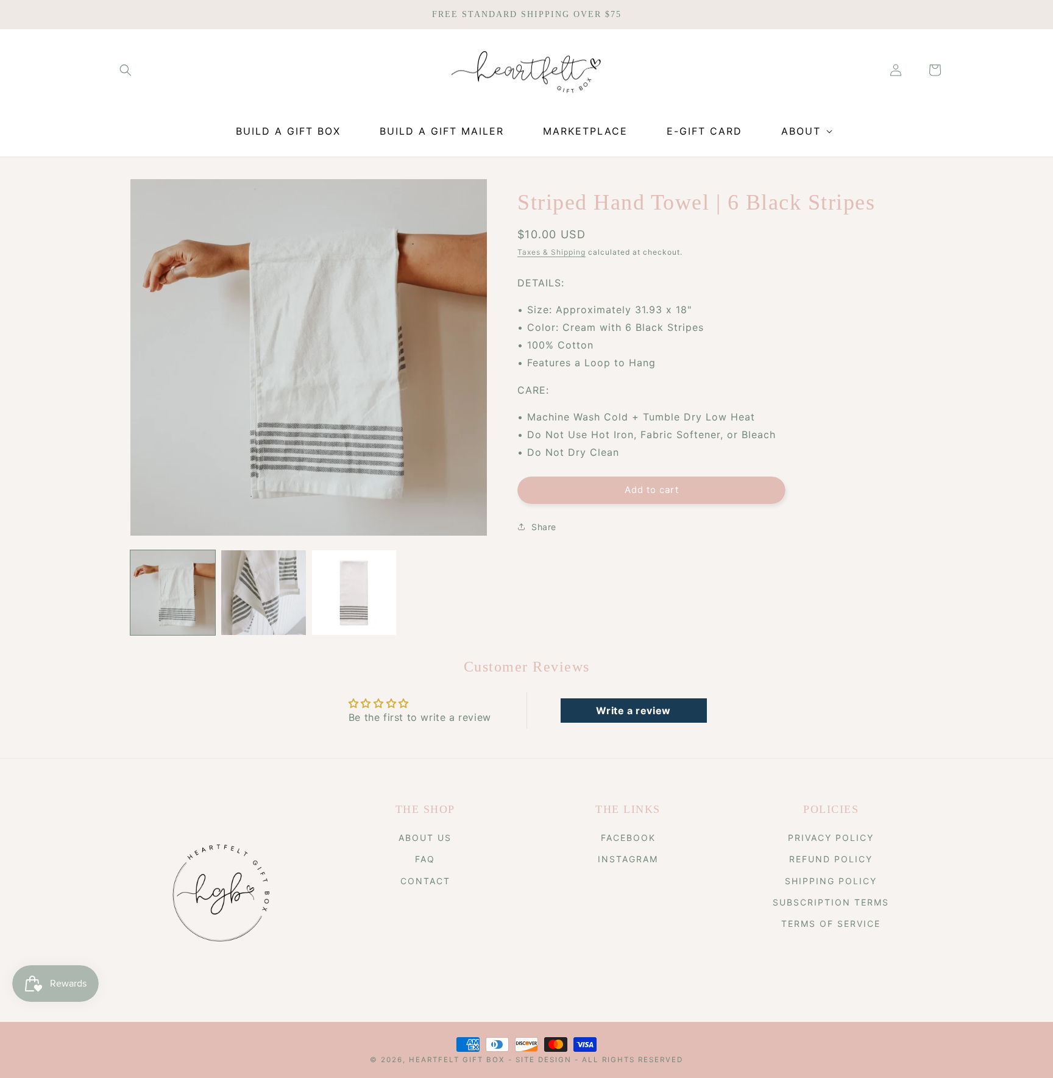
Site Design (544, 1059)
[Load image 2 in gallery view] (263, 592)
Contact (425, 881)
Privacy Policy (831, 837)
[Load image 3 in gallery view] (354, 592)
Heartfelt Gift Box (457, 1059)
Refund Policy (831, 859)
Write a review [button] (633, 710)
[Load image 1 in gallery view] (172, 592)
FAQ (425, 859)
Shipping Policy (831, 881)
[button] (125, 70)
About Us (425, 837)
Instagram (628, 859)
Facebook (628, 837)
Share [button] (543, 527)
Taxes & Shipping (551, 252)
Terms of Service (831, 923)
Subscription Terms (831, 902)
